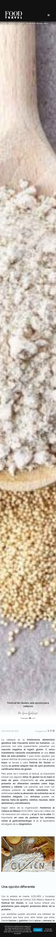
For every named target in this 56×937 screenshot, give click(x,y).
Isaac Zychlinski (30, 713)
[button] (49, 15)
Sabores (11, 23)
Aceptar (38, 930)
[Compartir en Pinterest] (53, 731)
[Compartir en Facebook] (51, 731)
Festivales (20, 23)
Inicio (4, 23)
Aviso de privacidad (48, 930)
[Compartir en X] (48, 731)
